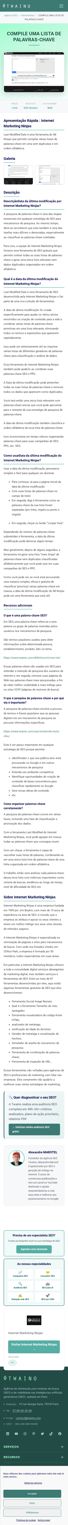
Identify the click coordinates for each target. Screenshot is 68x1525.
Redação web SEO (20, 1297)
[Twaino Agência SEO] (20, 1378)
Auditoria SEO (20, 1285)
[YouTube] (16, 1434)
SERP (17, 689)
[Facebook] (60, 1434)
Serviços (11, 1446)
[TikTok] (51, 1434)
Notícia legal (44, 1520)
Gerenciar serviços (33, 1483)
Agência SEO (10, 15)
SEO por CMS (47, 1297)
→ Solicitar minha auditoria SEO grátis (31, 1129)
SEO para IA (47, 1285)
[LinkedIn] (8, 1434)
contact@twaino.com (28, 1418)
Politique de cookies (26, 1520)
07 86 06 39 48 (22, 1410)
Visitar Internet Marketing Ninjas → (34, 1347)
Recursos (12, 1457)
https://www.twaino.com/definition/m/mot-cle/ (32, 657)
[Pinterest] (34, 1434)
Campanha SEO (20, 1273)
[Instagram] (25, 1434)
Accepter (32, 1493)
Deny (32, 1503)
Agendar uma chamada (34, 1249)
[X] (42, 1434)
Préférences (32, 1512)
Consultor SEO (48, 1273)
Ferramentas (27, 15)
